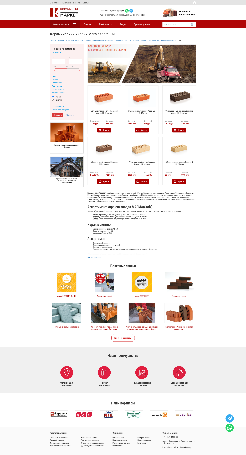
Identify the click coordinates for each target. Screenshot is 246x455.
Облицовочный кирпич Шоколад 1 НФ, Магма (104, 163)
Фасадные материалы (59, 443)
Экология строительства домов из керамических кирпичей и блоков (104, 328)
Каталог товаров (61, 24)
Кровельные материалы (60, 446)
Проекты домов (142, 24)
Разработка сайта (170, 447)
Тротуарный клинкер (90, 440)
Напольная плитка (89, 438)
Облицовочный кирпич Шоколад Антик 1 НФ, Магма (179, 112)
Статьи (86, 3)
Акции (123, 24)
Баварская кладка (179, 296)
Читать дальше (94, 258)
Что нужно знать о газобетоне (67, 327)
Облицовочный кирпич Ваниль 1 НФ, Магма (179, 163)
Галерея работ (143, 438)
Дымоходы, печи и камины (92, 446)
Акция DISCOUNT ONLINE (66, 296)
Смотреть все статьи (123, 338)
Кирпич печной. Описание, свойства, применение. (179, 328)
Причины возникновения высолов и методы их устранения (66, 181)
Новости (76, 3)
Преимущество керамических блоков (66, 146)
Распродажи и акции (121, 443)
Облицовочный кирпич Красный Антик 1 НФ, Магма (104, 112)
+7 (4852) (170, 437)
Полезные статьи (119, 440)
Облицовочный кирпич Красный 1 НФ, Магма (141, 112)
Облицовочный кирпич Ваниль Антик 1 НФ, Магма (142, 163)
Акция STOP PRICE (142, 296)
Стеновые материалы (59, 438)
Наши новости (118, 438)
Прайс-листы (105, 24)
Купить (106, 130)
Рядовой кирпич (57, 440)
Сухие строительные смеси (92, 443)
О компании (55, 3)
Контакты (67, 3)
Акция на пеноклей (104, 296)
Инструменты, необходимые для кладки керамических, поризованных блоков (142, 328)
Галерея (87, 24)
